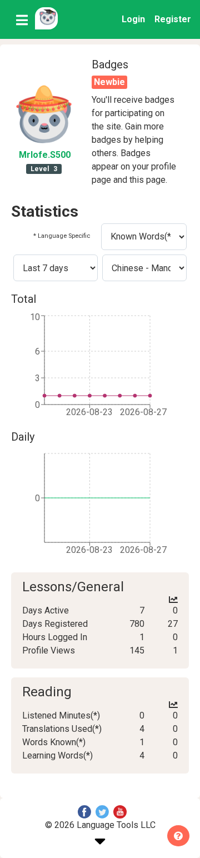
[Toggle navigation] (22, 19)
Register (172, 19)
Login (133, 19)
